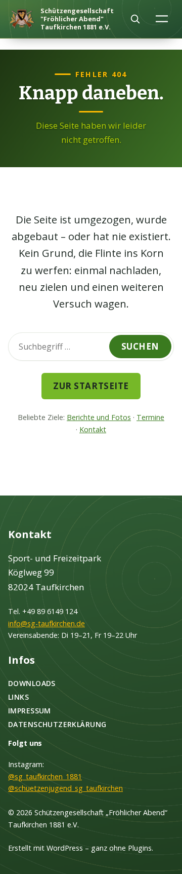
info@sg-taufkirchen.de (46, 623)
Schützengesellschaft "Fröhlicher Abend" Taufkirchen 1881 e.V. (77, 18)
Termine (150, 417)
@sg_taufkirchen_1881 (45, 776)
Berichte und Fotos (99, 417)
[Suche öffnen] (135, 19)
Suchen (140, 346)
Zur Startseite (90, 386)
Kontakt (92, 429)
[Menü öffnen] (162, 18)
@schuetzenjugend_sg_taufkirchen (65, 788)
